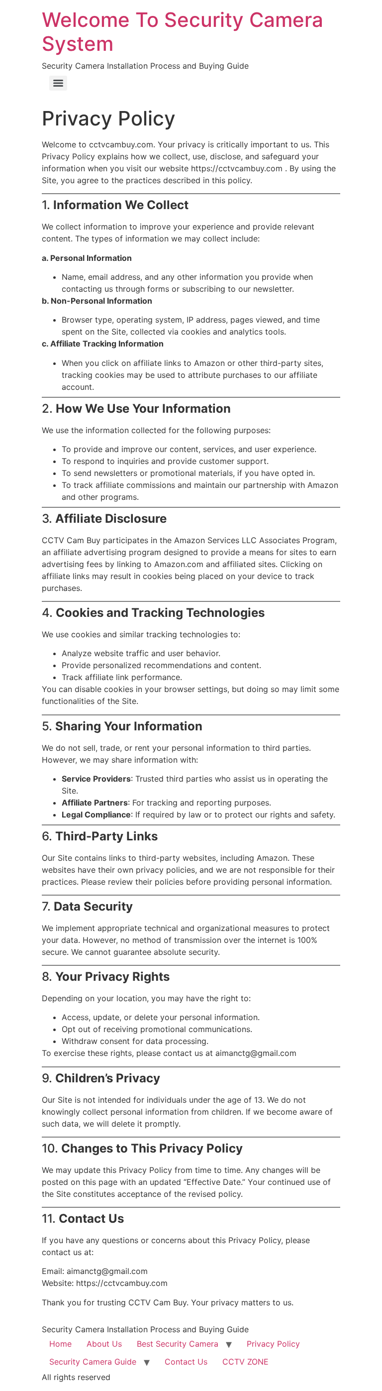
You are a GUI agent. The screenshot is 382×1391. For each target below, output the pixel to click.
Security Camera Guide (92, 1362)
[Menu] (58, 83)
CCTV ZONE (245, 1362)
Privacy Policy (273, 1344)
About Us (104, 1344)
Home (60, 1344)
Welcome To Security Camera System (182, 31)
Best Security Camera (177, 1344)
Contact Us (186, 1362)
